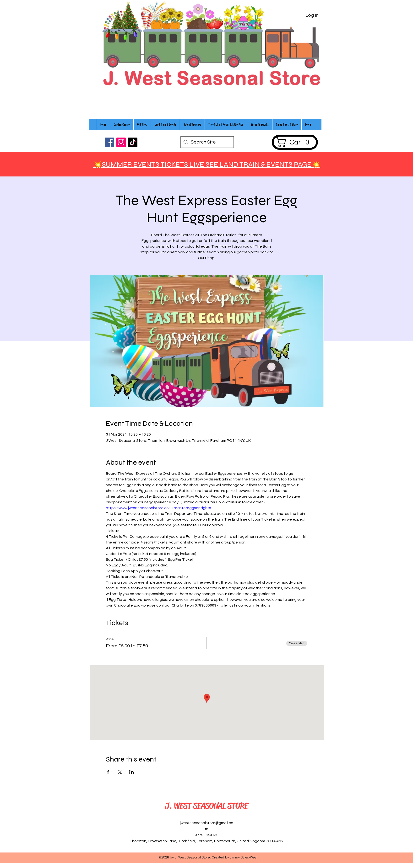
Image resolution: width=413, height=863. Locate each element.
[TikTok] (132, 142)
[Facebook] (109, 142)
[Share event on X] (120, 772)
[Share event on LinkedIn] (131, 772)
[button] (295, 142)
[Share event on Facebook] (108, 772)
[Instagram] (121, 142)
